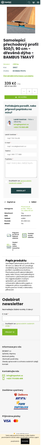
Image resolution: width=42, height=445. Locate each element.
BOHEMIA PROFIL (19, 71)
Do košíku (22, 97)
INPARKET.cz (6, 351)
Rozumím (25, 441)
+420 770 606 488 (21, 127)
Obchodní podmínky (10, 359)
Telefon (8, 151)
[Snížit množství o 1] (24, 91)
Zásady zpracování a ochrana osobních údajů (20, 362)
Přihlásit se (9, 332)
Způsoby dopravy (9, 354)
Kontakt (5, 364)
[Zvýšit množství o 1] (34, 91)
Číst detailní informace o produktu (18, 76)
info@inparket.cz (21, 124)
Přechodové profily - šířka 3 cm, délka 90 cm (27, 209)
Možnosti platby (8, 356)
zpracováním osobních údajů (20, 182)
